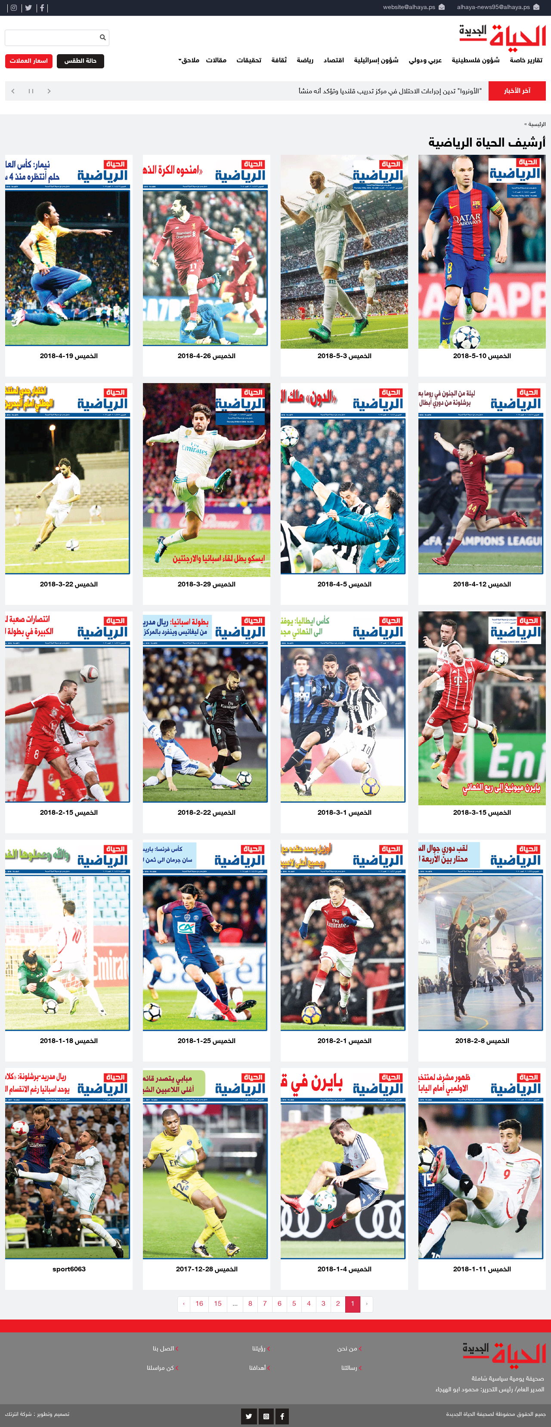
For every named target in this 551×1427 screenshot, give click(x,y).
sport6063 (69, 1270)
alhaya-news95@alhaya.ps (493, 7)
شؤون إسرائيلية (376, 61)
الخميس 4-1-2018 (344, 1270)
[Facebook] (42, 8)
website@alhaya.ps (407, 7)
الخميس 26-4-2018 (206, 357)
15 (218, 1304)
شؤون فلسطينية (476, 61)
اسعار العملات (29, 61)
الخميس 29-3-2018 (206, 585)
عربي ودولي (425, 61)
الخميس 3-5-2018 (344, 357)
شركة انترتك (18, 1414)
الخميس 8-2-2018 (482, 1041)
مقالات (216, 61)
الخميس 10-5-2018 (482, 357)
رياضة (305, 61)
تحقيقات (249, 61)
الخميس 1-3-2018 (344, 813)
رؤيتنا (259, 1349)
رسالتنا (349, 1368)
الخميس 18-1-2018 (69, 1041)
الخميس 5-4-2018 (344, 585)
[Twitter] (28, 8)
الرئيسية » (535, 124)
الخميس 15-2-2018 (69, 813)
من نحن (347, 1349)
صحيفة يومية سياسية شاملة (509, 1379)
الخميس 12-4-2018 (482, 585)
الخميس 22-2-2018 (206, 813)
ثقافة (279, 61)
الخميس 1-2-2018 (344, 1041)
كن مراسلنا (160, 1368)
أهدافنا (257, 1368)
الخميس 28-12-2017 (207, 1270)
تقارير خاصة (526, 61)
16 (199, 1304)
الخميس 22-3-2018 (69, 585)
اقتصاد (334, 61)
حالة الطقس (80, 61)
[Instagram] (13, 8)
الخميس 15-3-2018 (482, 813)
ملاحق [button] (190, 61)
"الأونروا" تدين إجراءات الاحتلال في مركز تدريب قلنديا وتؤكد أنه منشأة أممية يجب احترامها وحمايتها (350, 92)
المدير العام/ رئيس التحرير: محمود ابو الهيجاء (491, 1389)
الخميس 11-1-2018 (482, 1270)
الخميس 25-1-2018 (206, 1041)
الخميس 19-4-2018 (69, 357)
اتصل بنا (163, 1349)
